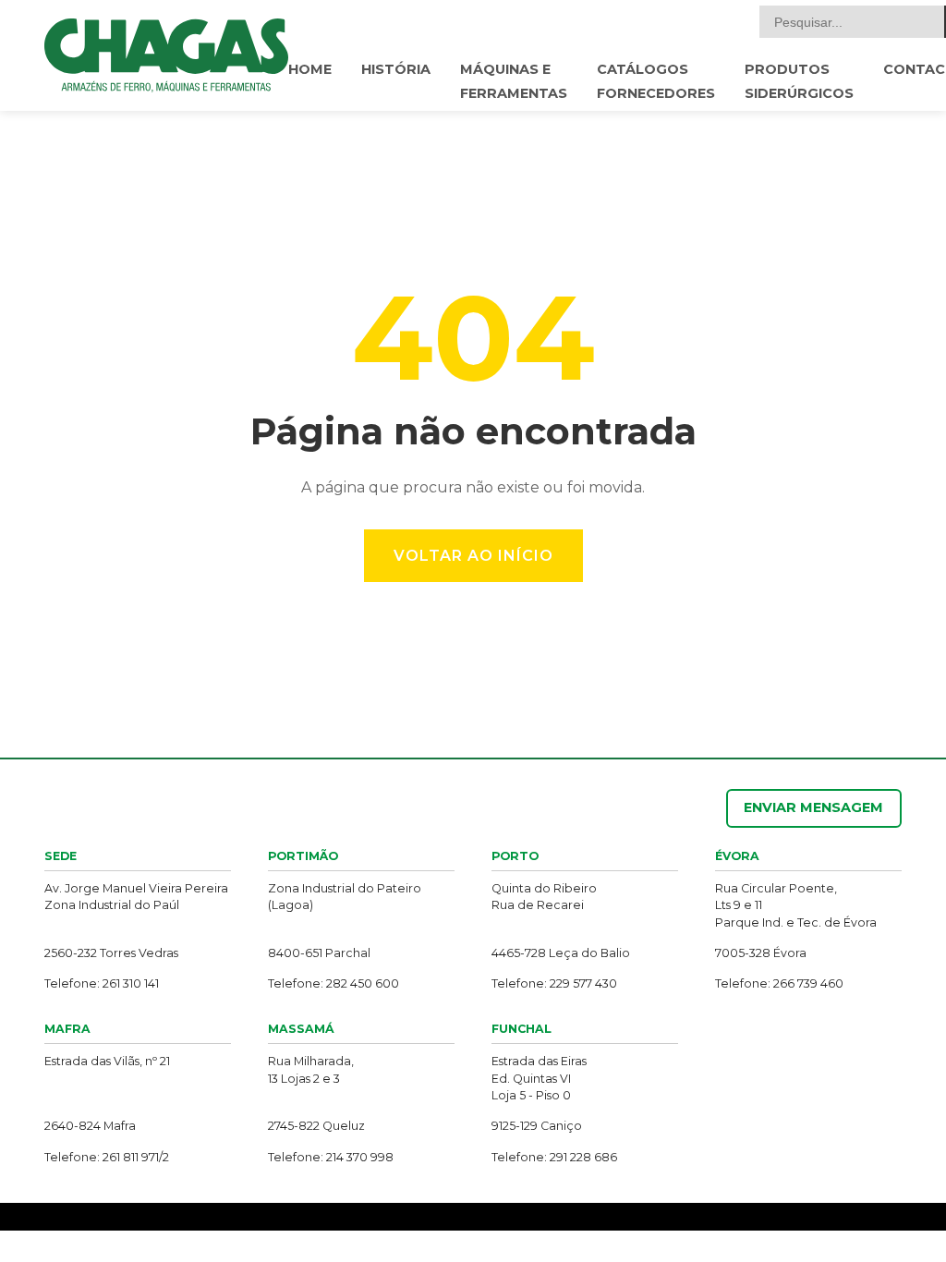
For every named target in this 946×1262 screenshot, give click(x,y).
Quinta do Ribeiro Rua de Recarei (544, 897)
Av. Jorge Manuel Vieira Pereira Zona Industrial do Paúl (136, 897)
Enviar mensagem (813, 807)
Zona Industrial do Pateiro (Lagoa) (344, 897)
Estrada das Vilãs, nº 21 (107, 1061)
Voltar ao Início (473, 555)
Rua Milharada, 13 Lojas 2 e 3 (311, 1070)
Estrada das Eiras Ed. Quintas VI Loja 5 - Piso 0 (539, 1078)
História (396, 69)
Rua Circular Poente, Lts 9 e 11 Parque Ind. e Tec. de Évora (796, 905)
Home (310, 69)
